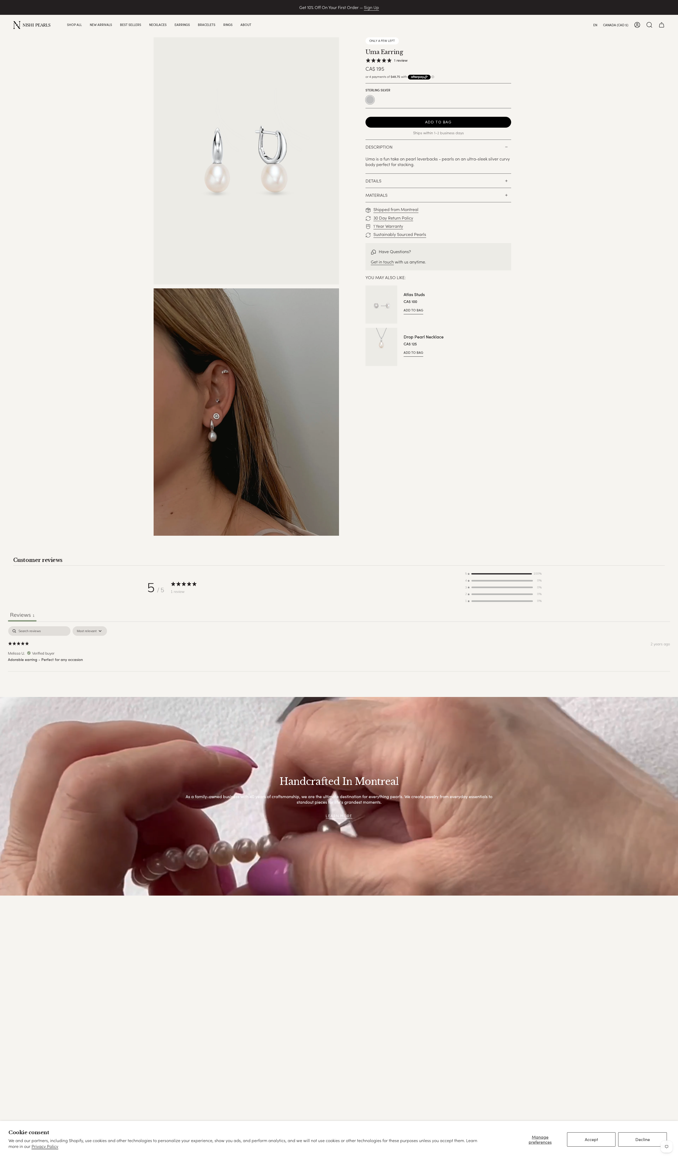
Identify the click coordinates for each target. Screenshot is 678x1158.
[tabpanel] (339, 660)
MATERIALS (376, 195)
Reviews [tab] (22, 614)
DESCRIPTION (378, 147)
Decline (642, 1139)
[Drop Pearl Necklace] (381, 347)
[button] (74, 25)
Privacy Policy (45, 1146)
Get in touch (382, 262)
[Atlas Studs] (381, 304)
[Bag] (661, 24)
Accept (591, 1139)
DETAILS (373, 181)
